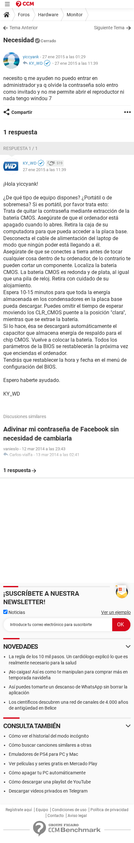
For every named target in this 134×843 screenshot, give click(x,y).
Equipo (42, 810)
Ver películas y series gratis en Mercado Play (53, 763)
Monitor (75, 14)
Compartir (21, 112)
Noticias (16, 612)
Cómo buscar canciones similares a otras (50, 745)
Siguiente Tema (109, 27)
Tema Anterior (23, 27)
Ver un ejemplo (116, 612)
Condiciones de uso (69, 810)
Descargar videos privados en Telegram (48, 791)
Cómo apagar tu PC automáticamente (47, 772)
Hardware (48, 14)
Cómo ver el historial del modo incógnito (49, 736)
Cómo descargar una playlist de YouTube (50, 781)
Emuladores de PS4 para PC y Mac (43, 754)
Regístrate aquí (19, 810)
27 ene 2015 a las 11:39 (76, 63)
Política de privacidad (109, 810)
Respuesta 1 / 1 (20, 148)
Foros (24, 14)
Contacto (55, 815)
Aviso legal (77, 815)
